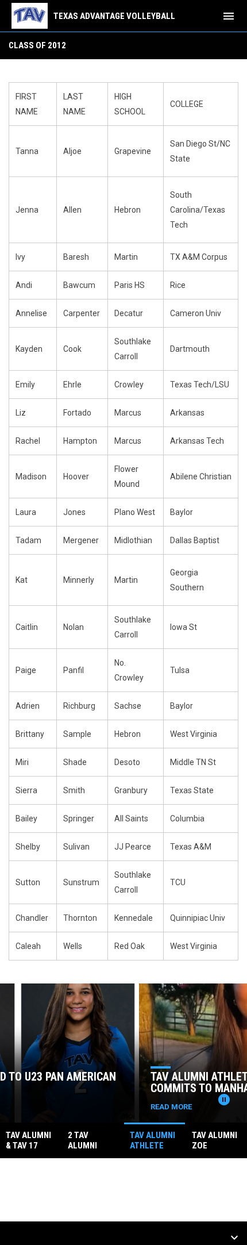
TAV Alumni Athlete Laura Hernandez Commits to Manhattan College (119, 1082)
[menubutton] (229, 16)
